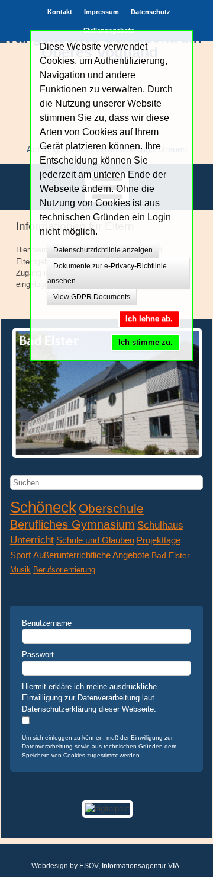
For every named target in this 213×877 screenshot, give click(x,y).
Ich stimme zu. (145, 342)
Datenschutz (150, 11)
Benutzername (47, 623)
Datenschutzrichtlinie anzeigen (103, 250)
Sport (20, 555)
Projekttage (158, 540)
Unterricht (32, 540)
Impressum (101, 11)
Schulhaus (160, 525)
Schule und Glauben (95, 540)
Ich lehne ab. (149, 318)
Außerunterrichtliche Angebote (91, 555)
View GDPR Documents (91, 297)
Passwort (38, 654)
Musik (20, 569)
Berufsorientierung (64, 569)
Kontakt (59, 11)
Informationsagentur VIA (140, 866)
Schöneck (43, 507)
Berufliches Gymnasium (72, 524)
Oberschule (111, 508)
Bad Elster (170, 555)
